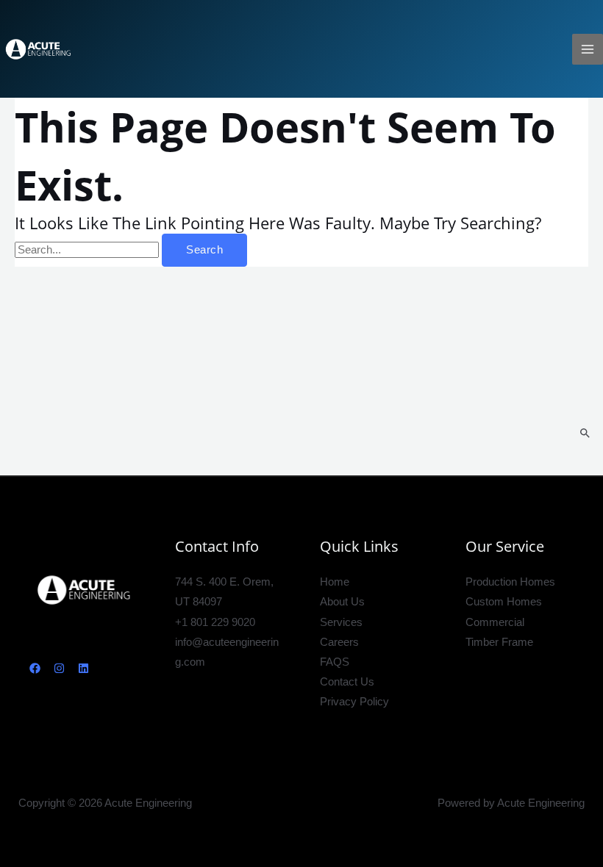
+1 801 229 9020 (215, 622)
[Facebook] (34, 668)
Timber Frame (499, 642)
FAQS (334, 662)
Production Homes (510, 582)
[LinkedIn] (83, 668)
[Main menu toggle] (587, 49)
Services (341, 622)
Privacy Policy (354, 702)
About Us (342, 602)
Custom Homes (503, 602)
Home (334, 582)
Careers (339, 642)
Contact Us (347, 682)
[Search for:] (88, 250)
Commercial (494, 622)
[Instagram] (59, 668)
